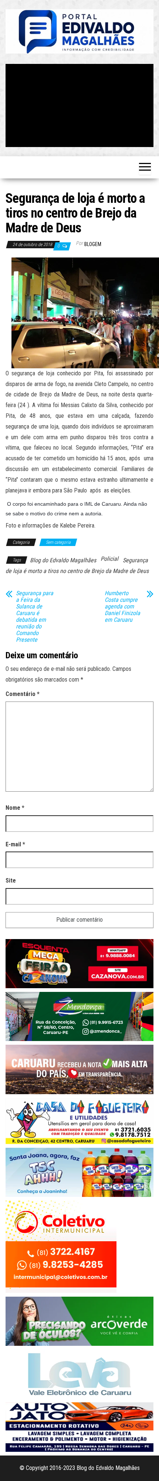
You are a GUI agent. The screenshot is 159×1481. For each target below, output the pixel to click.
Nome (15, 807)
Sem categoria (58, 542)
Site (11, 880)
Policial (109, 558)
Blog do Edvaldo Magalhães (63, 560)
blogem (92, 244)
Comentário (23, 693)
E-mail (15, 844)
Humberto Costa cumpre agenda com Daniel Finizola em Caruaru (122, 606)
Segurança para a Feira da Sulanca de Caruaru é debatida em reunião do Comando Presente (34, 616)
